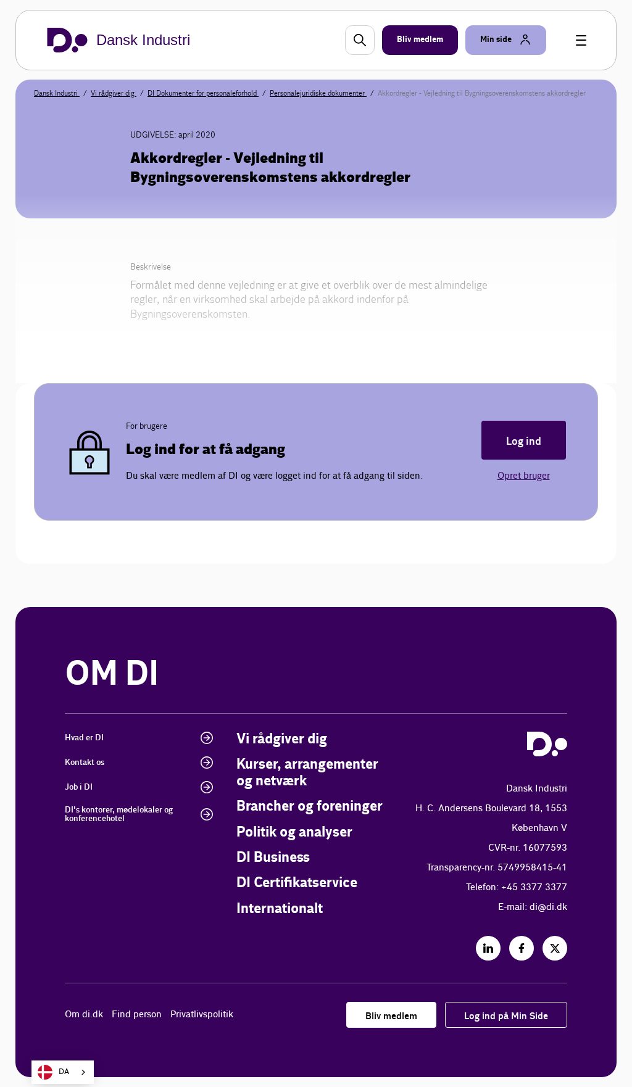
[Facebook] (521, 948)
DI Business (273, 858)
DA (64, 1072)
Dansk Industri (57, 93)
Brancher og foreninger (309, 807)
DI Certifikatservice (296, 883)
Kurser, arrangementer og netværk (307, 773)
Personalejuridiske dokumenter (318, 93)
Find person (137, 1014)
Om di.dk (84, 1014)
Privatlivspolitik (201, 1014)
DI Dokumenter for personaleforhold (203, 93)
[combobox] (62, 1072)
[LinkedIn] (488, 948)
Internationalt (279, 909)
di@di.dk (548, 907)
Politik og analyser (294, 832)
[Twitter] (555, 948)
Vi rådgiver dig (113, 93)
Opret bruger (523, 476)
